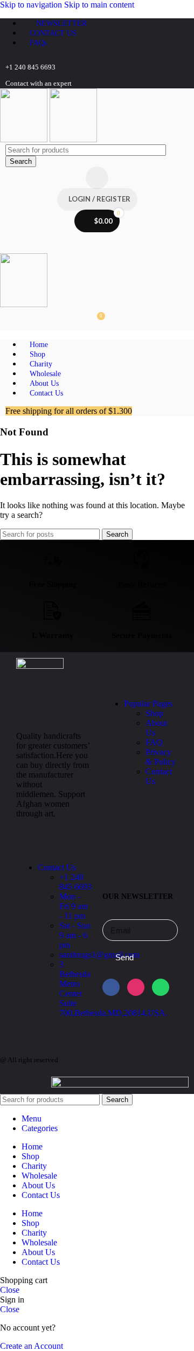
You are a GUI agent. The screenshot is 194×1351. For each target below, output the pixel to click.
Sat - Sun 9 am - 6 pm (75, 935)
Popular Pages (148, 703)
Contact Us (57, 867)
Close (9, 1289)
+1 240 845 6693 (75, 881)
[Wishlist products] (97, 178)
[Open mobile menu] (97, 242)
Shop (154, 713)
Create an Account (31, 1345)
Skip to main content (99, 4)
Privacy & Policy (161, 756)
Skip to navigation (32, 4)
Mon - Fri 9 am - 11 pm (73, 906)
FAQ (154, 742)
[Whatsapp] (160, 987)
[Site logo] (25, 139)
